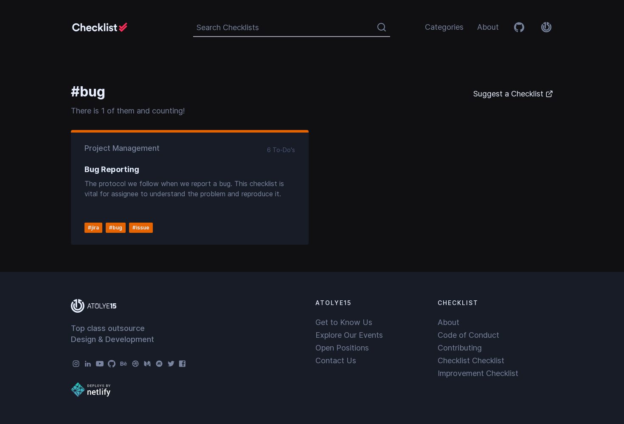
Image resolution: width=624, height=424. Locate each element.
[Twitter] (171, 364)
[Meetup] (159, 364)
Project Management (122, 148)
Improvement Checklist (478, 373)
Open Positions (342, 347)
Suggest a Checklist (508, 93)
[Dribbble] (135, 364)
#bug (115, 227)
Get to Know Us (343, 322)
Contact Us (335, 360)
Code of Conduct (468, 335)
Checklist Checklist (471, 360)
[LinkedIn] (88, 364)
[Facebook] (183, 364)
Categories (444, 27)
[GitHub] (112, 364)
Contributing (460, 347)
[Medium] (147, 364)
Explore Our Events (349, 335)
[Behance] (123, 364)
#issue (140, 227)
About (488, 27)
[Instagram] (76, 364)
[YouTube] (100, 364)
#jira (93, 227)
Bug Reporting (111, 169)
